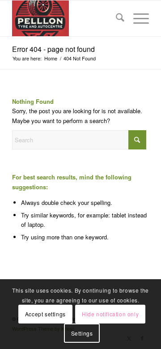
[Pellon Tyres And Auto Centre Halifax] (67, 18)
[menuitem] (115, 18)
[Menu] (136, 18)
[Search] (115, 18)
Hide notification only (110, 314)
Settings (82, 333)
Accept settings (45, 314)
